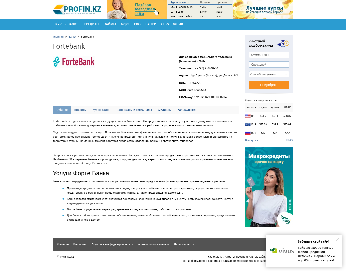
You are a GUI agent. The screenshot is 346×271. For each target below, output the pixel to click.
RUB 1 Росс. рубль (181, 16)
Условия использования (154, 244)
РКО (137, 24)
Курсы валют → (179, 2)
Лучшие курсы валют (262, 100)
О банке (62, 110)
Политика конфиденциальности (112, 244)
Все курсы (251, 140)
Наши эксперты (184, 244)
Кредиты (91, 24)
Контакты (63, 244)
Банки (150, 24)
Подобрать (269, 85)
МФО (125, 24)
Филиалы (164, 110)
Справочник (172, 24)
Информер (80, 244)
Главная (58, 36)
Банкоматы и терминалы (134, 110)
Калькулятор (186, 110)
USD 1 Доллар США (181, 6)
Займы (110, 24)
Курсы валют (67, 24)
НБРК (289, 140)
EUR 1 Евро (177, 11)
